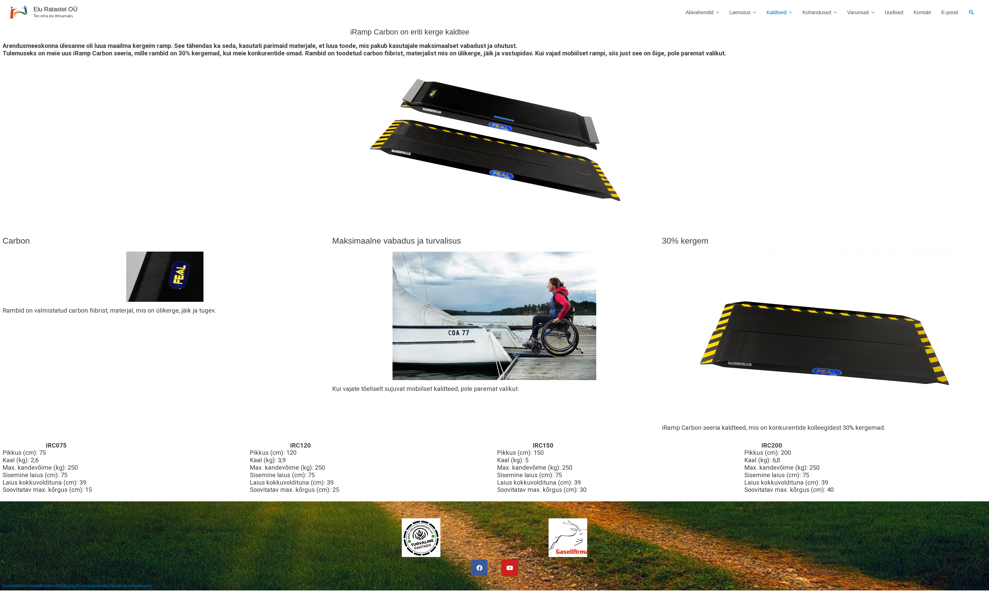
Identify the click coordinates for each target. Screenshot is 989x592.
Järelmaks (100, 586)
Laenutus (740, 12)
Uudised (894, 12)
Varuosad (858, 12)
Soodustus (67, 586)
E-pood (949, 12)
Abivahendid (699, 12)
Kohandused (817, 12)
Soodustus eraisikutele (131, 586)
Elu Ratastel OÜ (55, 9)
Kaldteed (776, 12)
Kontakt (922, 12)
